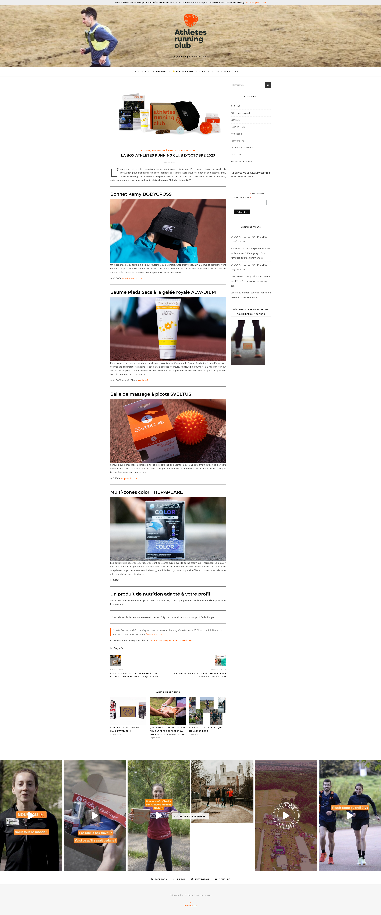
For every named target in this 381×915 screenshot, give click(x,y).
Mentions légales (203, 895)
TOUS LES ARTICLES (226, 71)
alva (140, 380)
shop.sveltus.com (129, 478)
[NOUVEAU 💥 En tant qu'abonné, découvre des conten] (31, 815)
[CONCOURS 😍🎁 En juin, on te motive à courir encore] (159, 815)
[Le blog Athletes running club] (190, 31)
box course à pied (155, 634)
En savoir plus (252, 2)
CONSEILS (140, 71)
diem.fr (145, 380)
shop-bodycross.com (132, 278)
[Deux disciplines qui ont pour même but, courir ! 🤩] (350, 815)
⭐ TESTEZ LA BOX (182, 71)
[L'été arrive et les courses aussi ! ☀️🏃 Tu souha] (222, 791)
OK (264, 2)
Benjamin (118, 648)
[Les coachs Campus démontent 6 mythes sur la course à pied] (220, 660)
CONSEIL (235, 119)
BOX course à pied (162, 150)
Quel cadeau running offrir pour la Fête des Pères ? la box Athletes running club (167, 731)
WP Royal (189, 895)
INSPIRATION (159, 71)
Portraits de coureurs (242, 147)
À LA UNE (145, 150)
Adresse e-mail (243, 197)
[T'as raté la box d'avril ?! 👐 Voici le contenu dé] (95, 815)
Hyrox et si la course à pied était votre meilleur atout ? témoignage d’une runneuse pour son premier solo (250, 253)
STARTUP (204, 71)
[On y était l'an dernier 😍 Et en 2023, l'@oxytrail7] (286, 815)
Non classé (236, 133)
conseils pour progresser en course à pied (170, 640)
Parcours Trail (238, 140)
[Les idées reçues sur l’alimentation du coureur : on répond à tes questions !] (115, 660)
